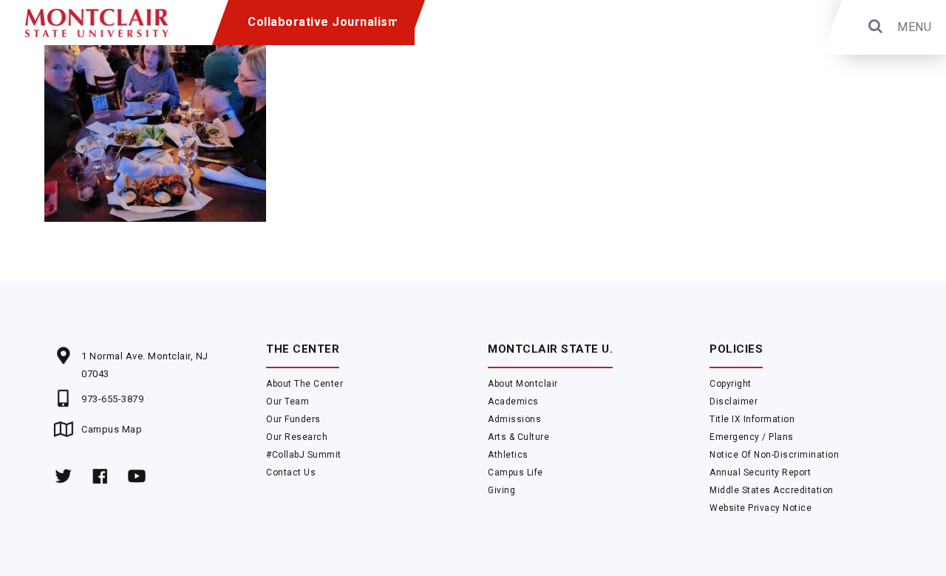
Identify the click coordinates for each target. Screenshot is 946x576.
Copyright (731, 384)
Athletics (508, 455)
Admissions (514, 419)
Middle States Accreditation (772, 490)
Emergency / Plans (752, 437)
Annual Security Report (760, 472)
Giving (501, 490)
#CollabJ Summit (303, 455)
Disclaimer (734, 401)
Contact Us (291, 472)
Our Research (296, 437)
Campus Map (111, 429)
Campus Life (515, 472)
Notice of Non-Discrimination (774, 455)
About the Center (304, 384)
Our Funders (293, 419)
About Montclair (523, 384)
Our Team (287, 401)
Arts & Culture (518, 437)
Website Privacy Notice (760, 508)
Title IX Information (752, 419)
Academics (513, 401)
